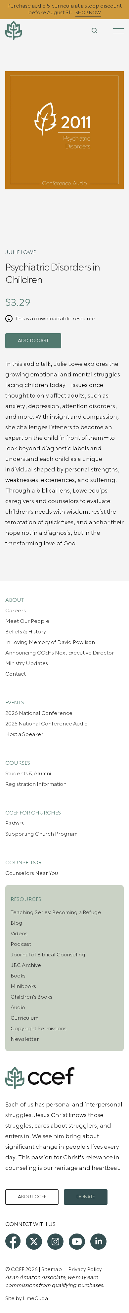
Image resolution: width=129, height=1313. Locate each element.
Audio (18, 1007)
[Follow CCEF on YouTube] (77, 1241)
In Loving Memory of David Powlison (50, 642)
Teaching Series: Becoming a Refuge (56, 912)
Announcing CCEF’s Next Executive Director (59, 652)
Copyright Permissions (38, 1028)
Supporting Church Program (41, 834)
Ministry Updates (26, 663)
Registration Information (35, 784)
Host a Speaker (24, 734)
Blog (16, 923)
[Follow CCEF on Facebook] (13, 1241)
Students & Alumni (28, 773)
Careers (15, 610)
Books (18, 975)
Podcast (21, 944)
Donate (85, 1197)
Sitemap (51, 1269)
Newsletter (25, 1039)
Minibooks (23, 986)
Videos (19, 933)
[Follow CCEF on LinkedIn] (98, 1241)
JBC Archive (26, 965)
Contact (15, 674)
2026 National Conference (38, 713)
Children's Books (31, 997)
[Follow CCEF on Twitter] (34, 1241)
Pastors (14, 823)
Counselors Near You (31, 873)
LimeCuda (35, 1298)
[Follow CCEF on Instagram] (55, 1241)
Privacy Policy (85, 1269)
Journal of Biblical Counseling (48, 954)
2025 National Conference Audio (46, 723)
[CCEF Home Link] (25, 30)
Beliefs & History (25, 631)
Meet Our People (27, 621)
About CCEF (32, 1197)
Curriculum (24, 1018)
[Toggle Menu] (118, 30)
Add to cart (33, 340)
